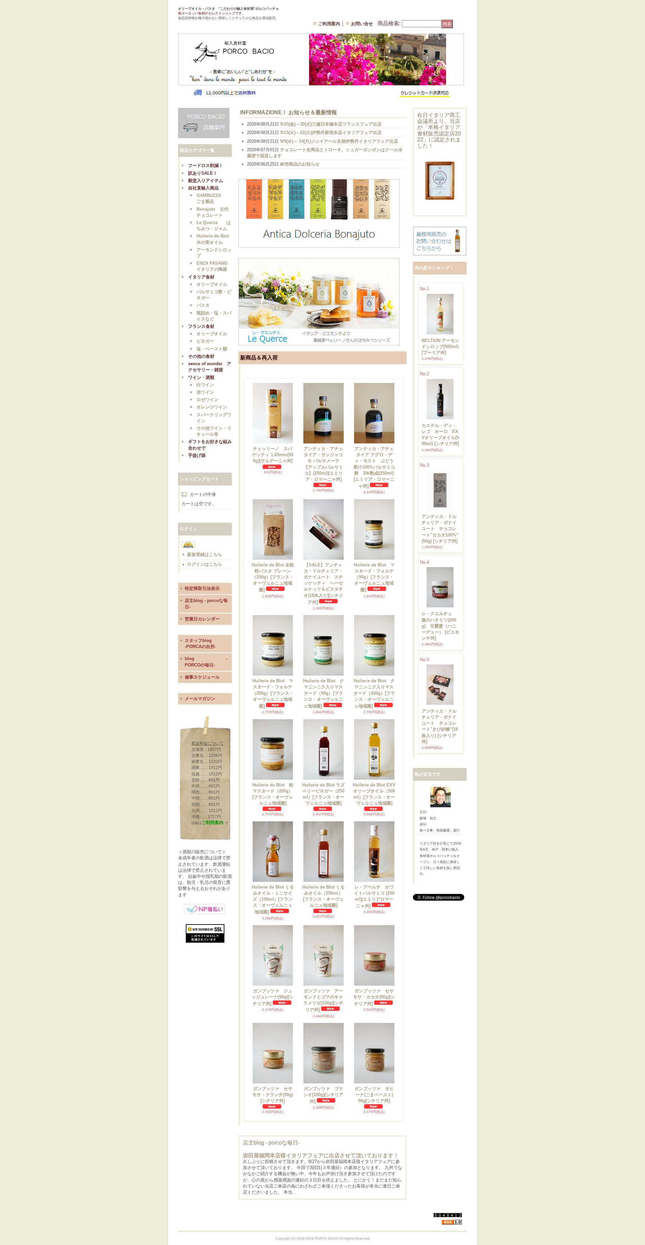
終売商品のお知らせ (299, 164)
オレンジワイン (212, 407)
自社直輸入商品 (203, 187)
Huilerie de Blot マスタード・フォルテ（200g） (273, 693)
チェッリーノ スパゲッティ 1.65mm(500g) (272, 454)
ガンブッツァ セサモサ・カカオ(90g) (374, 997)
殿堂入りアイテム (205, 180)
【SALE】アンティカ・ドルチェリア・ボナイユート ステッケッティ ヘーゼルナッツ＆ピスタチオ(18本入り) (323, 583)
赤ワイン (205, 392)
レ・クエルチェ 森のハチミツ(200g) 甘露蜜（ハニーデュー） (440, 626)
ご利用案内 (329, 23)
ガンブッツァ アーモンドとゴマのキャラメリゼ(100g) (323, 1000)
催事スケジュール (202, 677)
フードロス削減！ (205, 165)
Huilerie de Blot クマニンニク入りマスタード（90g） (323, 693)
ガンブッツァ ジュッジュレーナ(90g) (273, 997)
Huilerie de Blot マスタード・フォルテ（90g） (374, 577)
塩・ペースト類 (212, 348)
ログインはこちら (204, 564)
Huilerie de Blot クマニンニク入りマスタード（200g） (374, 693)
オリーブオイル (212, 284)
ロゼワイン (207, 399)
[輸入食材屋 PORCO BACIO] (209, 23)
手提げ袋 (197, 455)
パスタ (203, 305)
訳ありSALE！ (202, 173)
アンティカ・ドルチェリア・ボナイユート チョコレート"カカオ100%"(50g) (440, 529)
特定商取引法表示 (202, 588)
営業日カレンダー (202, 618)
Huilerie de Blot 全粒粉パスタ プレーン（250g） (273, 577)
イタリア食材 (201, 277)
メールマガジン (200, 698)
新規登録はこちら (204, 554)
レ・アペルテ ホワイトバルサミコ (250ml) (374, 897)
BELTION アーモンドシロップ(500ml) (440, 346)
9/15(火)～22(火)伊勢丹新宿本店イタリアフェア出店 (331, 132)
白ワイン (205, 384)
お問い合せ (362, 23)
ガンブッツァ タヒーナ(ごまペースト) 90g (375, 1094)
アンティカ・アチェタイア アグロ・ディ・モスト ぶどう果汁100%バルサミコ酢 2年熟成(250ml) (374, 467)
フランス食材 (201, 326)
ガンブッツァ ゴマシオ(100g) (323, 1095)
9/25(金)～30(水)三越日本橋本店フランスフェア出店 (331, 124)
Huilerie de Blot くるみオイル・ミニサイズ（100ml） (273, 900)
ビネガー (205, 341)
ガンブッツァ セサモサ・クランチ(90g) (272, 1094)
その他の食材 (201, 356)
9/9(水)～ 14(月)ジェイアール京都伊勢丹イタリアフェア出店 (339, 141)
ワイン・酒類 (201, 377)
